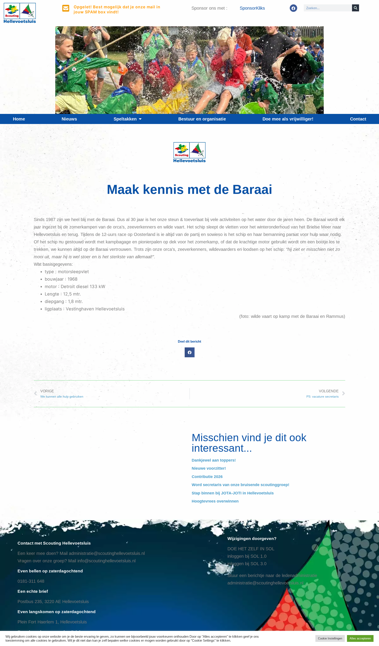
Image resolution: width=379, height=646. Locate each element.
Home (19, 119)
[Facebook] (293, 8)
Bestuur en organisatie (202, 119)
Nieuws (69, 119)
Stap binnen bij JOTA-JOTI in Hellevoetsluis (233, 493)
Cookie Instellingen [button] (330, 638)
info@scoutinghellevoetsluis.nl (106, 560)
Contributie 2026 (207, 476)
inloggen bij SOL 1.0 (246, 556)
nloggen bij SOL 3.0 (247, 563)
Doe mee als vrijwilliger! (288, 119)
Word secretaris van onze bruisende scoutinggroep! (240, 485)
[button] (190, 352)
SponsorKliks (252, 8)
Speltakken (125, 119)
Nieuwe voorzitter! (209, 468)
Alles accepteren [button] (360, 638)
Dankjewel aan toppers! (214, 460)
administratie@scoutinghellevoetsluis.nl (107, 553)
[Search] (355, 7)
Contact (358, 119)
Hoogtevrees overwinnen (215, 501)
